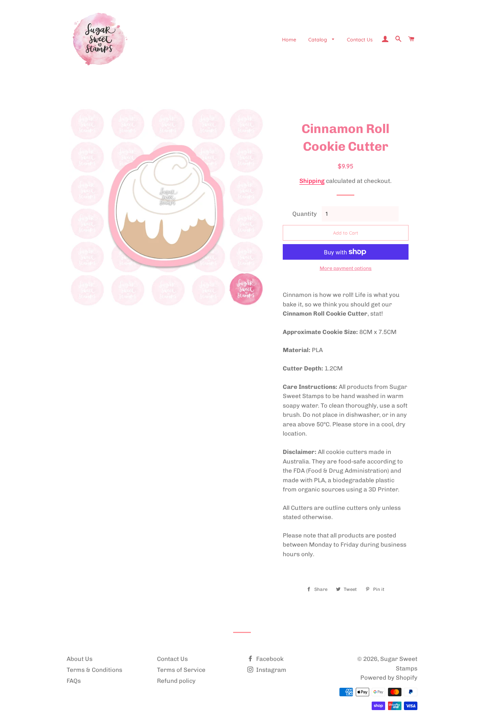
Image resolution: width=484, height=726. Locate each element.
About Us (79, 658)
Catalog (318, 39)
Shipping (312, 180)
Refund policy (176, 680)
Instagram (270, 669)
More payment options (346, 268)
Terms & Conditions (94, 669)
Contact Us (360, 39)
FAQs (74, 680)
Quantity (304, 213)
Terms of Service (181, 669)
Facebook (269, 658)
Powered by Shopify (388, 677)
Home (289, 39)
